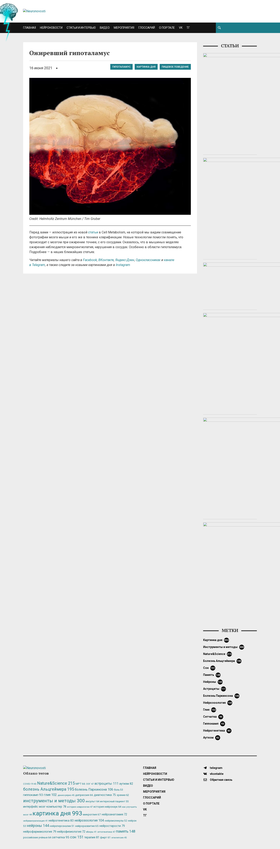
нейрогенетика (216, 730)
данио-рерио (66, 795)
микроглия (92, 814)
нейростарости (112, 826)
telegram (215, 767)
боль (118, 789)
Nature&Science (217, 654)
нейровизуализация (35, 820)
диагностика (105, 795)
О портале (167, 27)
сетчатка (212, 716)
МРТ (80, 783)
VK (180, 27)
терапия (91, 837)
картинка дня (146, 66)
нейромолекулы (116, 820)
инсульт (92, 801)
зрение (123, 795)
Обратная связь (220, 779)
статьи (93, 232)
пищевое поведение (175, 66)
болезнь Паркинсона (221, 695)
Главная (29, 27)
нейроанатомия (114, 814)
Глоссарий (146, 27)
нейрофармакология (39, 831)
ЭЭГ (90, 783)
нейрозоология (217, 702)
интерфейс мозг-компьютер (44, 806)
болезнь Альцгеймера (222, 661)
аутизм (211, 737)
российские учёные (37, 837)
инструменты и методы (223, 647)
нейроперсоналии (62, 826)
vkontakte (216, 773)
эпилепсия (119, 837)
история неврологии (80, 806)
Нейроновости (51, 27)
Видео (105, 27)
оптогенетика (106, 831)
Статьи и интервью (81, 27)
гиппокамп (213, 723)
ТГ (188, 27)
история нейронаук (107, 806)
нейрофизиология (71, 831)
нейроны (212, 681)
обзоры (91, 832)
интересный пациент (114, 801)
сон (209, 667)
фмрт (105, 837)
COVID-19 (29, 784)
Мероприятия (124, 27)
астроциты (214, 688)
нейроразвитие (87, 825)
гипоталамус (121, 66)
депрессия (84, 795)
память (211, 674)
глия (209, 709)
